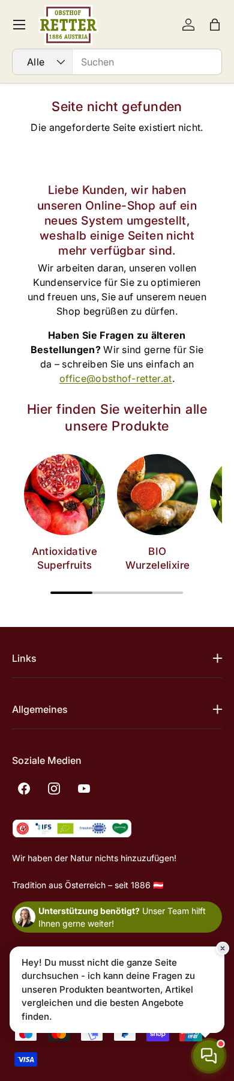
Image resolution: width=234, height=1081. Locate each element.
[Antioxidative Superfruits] (64, 494)
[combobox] (117, 61)
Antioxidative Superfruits (64, 558)
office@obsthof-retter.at (115, 378)
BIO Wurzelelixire (157, 558)
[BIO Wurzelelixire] (157, 494)
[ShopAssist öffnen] (208, 1055)
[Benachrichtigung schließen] (222, 948)
